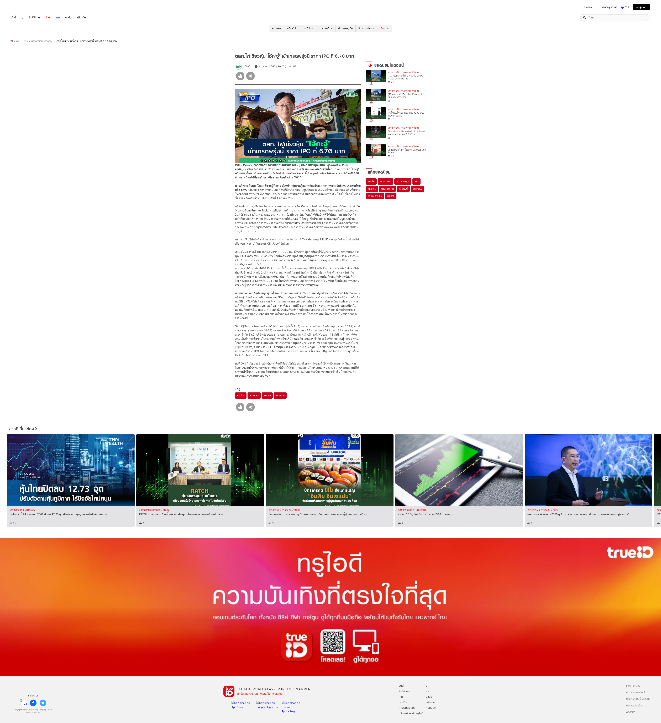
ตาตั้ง (68, 18)
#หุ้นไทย (240, 395)
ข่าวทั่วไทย (307, 28)
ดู (22, 18)
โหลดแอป (588, 7)
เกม (57, 18)
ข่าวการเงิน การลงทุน (42, 41)
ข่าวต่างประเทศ (366, 28)
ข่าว (26, 41)
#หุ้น (416, 181)
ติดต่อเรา (630, 712)
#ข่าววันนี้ (280, 395)
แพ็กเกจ (430, 702)
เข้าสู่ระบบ (641, 7)
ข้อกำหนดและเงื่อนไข (636, 692)
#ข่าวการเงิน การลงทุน (399, 72)
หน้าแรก (276, 28)
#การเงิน (372, 188)
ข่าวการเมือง (326, 28)
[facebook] (33, 702)
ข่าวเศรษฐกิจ (345, 28)
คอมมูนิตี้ (431, 708)
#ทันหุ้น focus (387, 188)
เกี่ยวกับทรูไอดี (633, 686)
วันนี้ (13, 18)
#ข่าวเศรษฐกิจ (402, 181)
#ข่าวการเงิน (385, 181)
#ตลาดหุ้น (254, 395)
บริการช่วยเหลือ (634, 705)
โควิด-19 (291, 28)
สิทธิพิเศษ (34, 18)
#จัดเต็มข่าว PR (375, 196)
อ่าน (47, 18)
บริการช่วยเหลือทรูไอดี (411, 713)
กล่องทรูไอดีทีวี (407, 708)
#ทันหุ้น (267, 395)
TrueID (21, 7)
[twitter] (42, 702)
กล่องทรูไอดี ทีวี (609, 7)
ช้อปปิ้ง (403, 702)
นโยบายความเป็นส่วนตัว (638, 699)
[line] (23, 702)
